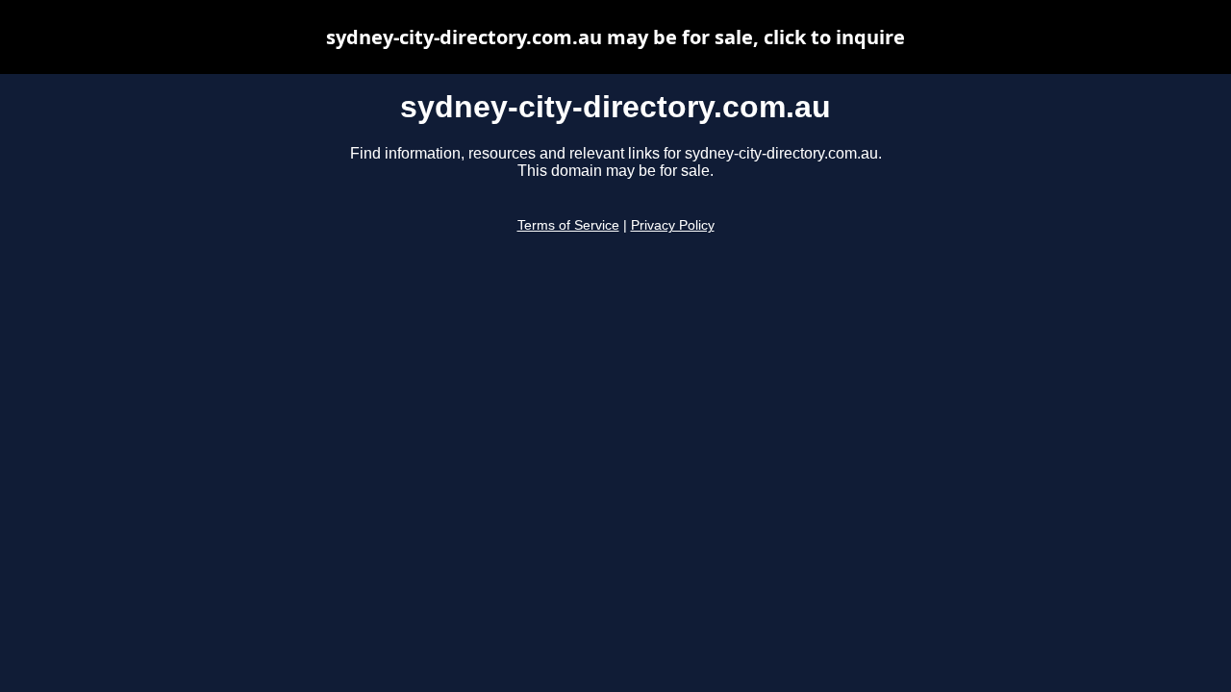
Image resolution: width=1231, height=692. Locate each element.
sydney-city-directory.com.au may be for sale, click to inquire (615, 37)
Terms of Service (568, 225)
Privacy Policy (673, 225)
